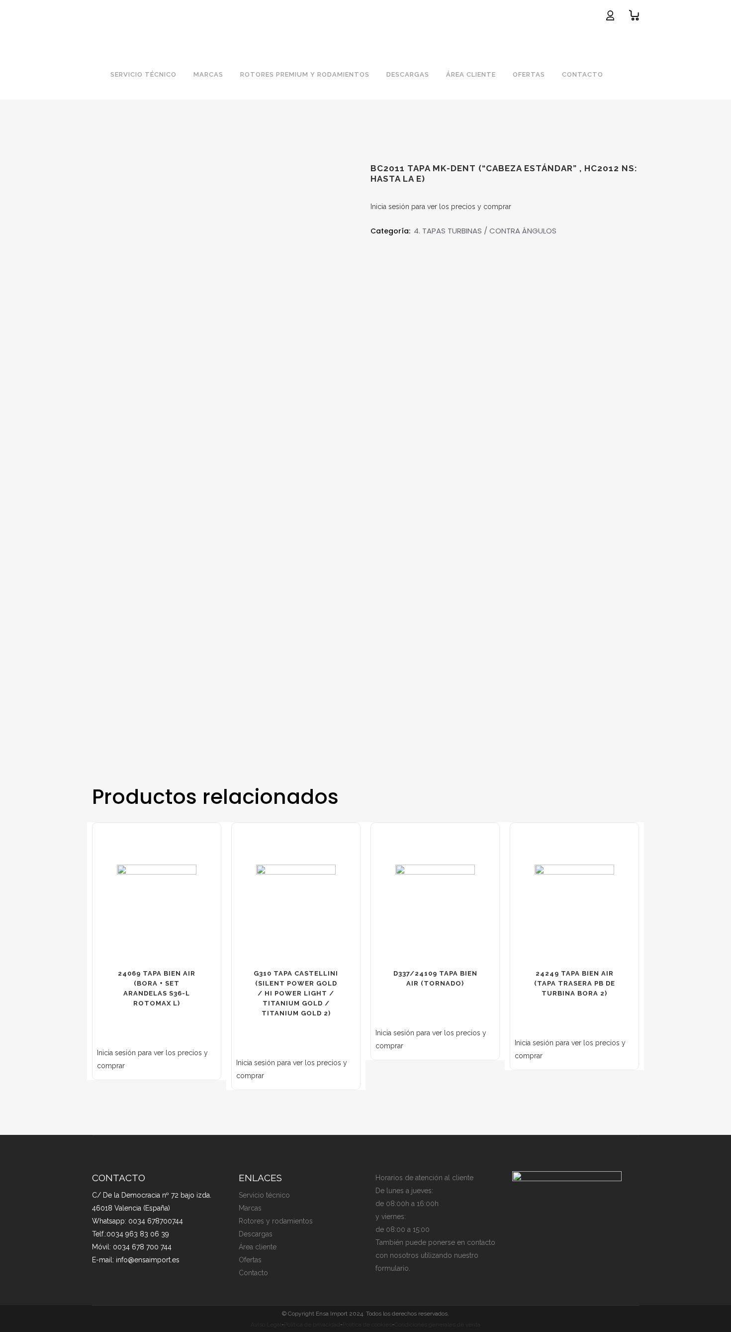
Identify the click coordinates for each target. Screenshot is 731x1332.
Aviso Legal (266, 1324)
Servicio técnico (264, 1195)
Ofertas (250, 1260)
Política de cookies (367, 1324)
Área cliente (257, 1247)
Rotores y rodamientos (276, 1221)
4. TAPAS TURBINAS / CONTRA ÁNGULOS (485, 230)
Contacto (253, 1273)
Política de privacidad (312, 1324)
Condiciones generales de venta (437, 1324)
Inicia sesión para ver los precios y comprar (440, 207)
